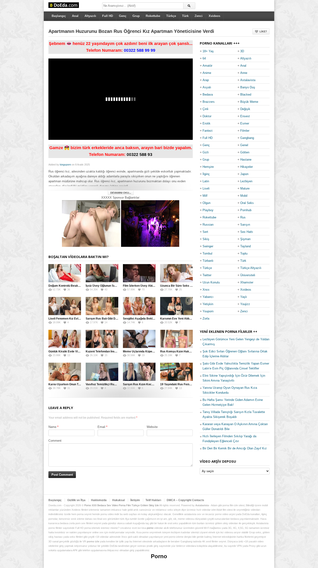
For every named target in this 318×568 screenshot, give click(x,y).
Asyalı (207, 87)
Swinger (208, 246)
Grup (136, 16)
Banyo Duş (247, 87)
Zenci (199, 16)
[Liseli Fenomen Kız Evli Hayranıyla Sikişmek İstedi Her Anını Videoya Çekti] (64, 306)
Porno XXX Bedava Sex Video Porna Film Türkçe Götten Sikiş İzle (121, 505)
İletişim (135, 500)
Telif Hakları (153, 500)
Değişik (245, 109)
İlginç (206, 174)
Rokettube (153, 16)
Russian (208, 224)
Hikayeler (246, 167)
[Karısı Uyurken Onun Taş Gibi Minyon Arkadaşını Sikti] (64, 371)
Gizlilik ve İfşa (76, 500)
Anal (75, 16)
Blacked (245, 94)
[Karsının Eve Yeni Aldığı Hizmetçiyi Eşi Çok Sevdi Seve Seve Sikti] (176, 306)
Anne (243, 73)
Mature (245, 188)
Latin (206, 181)
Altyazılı (90, 16)
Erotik (206, 123)
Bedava (208, 94)
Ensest (245, 116)
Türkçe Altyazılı (250, 268)
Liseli (206, 188)
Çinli (205, 109)
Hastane (245, 159)
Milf (205, 195)
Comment (54, 440)
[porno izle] (150, 223)
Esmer (244, 123)
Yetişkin (208, 304)
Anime (207, 73)
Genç (122, 16)
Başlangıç (59, 16)
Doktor (207, 116)
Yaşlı (243, 297)
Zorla (206, 318)
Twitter (207, 275)
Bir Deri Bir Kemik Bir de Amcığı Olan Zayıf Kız (235, 448)
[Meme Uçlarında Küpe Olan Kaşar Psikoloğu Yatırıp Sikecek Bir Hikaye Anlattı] (139, 338)
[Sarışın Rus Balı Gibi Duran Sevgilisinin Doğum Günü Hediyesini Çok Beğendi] (102, 306)
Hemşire (208, 167)
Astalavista (247, 80)
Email (101, 427)
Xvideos (214, 16)
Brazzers (209, 101)
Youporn (208, 311)
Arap (206, 80)
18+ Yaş (208, 51)
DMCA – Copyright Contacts (185, 500)
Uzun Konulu (211, 282)
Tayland (245, 246)
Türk (185, 16)
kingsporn (65, 164)
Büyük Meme (249, 101)
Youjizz (245, 304)
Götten (244, 152)
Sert (205, 232)
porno (150, 528)
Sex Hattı (246, 232)
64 (204, 58)
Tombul (207, 253)
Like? (263, 31)
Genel (244, 145)
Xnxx (206, 289)
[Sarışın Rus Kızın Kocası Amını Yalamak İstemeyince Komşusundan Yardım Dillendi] (139, 371)
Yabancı (208, 297)
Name (52, 427)
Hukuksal (118, 500)
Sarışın (245, 224)
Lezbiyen (246, 181)
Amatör (207, 65)
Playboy (208, 210)
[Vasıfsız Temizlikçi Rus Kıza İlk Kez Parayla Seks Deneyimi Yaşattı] (102, 371)
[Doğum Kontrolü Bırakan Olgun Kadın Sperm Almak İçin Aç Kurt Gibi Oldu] (64, 273)
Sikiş (206, 239)
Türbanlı (208, 260)
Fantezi (208, 130)
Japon (244, 174)
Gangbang (247, 138)
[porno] (91, 223)
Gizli (206, 152)
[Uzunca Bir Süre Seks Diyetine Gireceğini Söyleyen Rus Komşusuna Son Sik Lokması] (176, 273)
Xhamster (246, 282)
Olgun (206, 203)
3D (242, 51)
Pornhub (245, 210)
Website (152, 427)
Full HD (107, 16)
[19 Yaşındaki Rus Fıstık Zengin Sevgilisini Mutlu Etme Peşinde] (176, 371)
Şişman (245, 239)
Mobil (243, 195)
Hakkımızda (99, 500)
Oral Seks (247, 203)
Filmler (244, 130)
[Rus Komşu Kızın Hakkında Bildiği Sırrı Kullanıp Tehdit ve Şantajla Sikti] (176, 338)
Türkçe (171, 16)
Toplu (243, 253)
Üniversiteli (247, 275)
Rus (243, 217)
